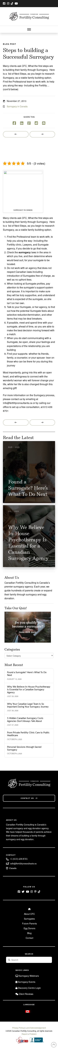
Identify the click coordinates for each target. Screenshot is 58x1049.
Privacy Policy (18, 1027)
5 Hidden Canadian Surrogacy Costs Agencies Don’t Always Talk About (25, 719)
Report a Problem (29, 1034)
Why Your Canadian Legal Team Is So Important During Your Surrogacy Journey (28, 705)
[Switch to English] (27, 1011)
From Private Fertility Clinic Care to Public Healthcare (28, 734)
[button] (29, 29)
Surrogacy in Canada (17, 106)
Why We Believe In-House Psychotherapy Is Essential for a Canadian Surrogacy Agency (28, 690)
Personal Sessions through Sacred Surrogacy (24, 748)
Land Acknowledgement (35, 1027)
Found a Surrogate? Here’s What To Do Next (27, 674)
